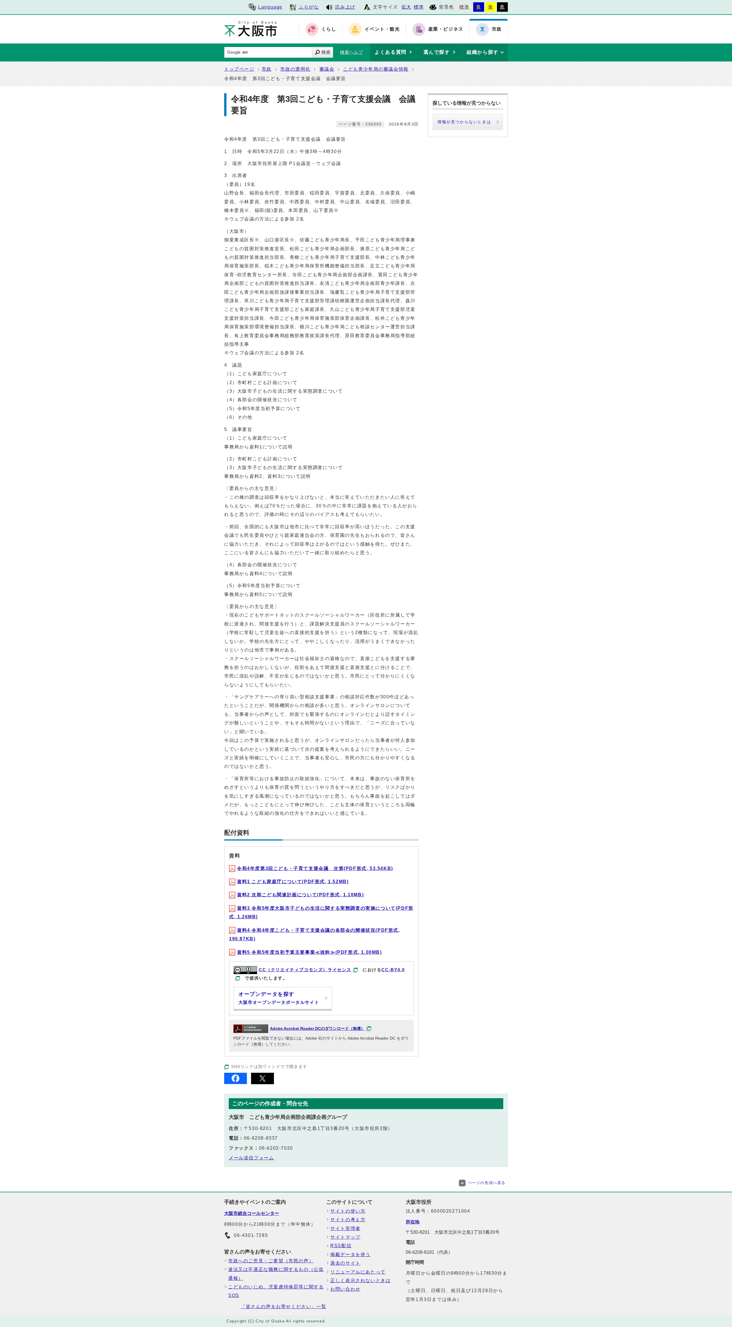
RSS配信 (340, 1245)
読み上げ (345, 7)
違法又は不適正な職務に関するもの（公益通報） (276, 1273)
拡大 (406, 7)
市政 (267, 69)
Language (270, 7)
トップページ (239, 69)
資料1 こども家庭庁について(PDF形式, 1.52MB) (293, 881)
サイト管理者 (345, 1228)
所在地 (412, 1221)
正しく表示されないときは (360, 1280)
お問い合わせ (345, 1289)
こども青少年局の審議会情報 (376, 69)
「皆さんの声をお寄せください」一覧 (283, 1306)
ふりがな (309, 7)
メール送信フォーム (251, 1157)
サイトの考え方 (347, 1219)
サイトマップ (345, 1237)
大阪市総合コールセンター (251, 1213)
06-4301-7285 (251, 1235)
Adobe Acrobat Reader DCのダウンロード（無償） (317, 1028)
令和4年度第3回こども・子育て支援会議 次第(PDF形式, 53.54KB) (315, 868)
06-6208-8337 (261, 1138)
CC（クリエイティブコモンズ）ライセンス (305, 969)
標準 (419, 7)
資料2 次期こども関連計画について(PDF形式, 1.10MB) (300, 894)
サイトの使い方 (347, 1211)
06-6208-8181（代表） (429, 1252)
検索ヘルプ (351, 52)
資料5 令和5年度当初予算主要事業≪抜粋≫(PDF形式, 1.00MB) (309, 952)
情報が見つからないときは (464, 122)
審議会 (327, 69)
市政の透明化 (295, 69)
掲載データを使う (350, 1254)
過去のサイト (345, 1263)
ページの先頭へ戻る (487, 1183)
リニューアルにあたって (358, 1272)
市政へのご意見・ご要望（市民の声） (271, 1260)
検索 (326, 52)
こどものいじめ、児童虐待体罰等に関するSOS (276, 1291)
